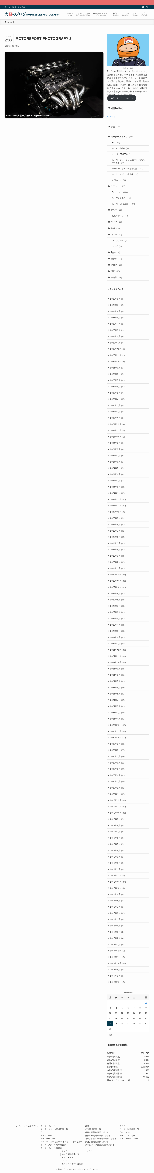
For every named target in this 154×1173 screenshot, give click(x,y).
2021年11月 (118, 656)
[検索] (147, 7)
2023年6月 (117, 536)
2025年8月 (116, 373)
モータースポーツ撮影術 (125, 174)
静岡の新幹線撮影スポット (97, 1132)
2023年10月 (117, 511)
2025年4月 (117, 398)
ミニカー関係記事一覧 (129, 1129)
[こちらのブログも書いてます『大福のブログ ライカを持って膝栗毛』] (77, 2)
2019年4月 (116, 850)
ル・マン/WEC (120, 148)
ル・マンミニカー (121, 197)
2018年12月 (117, 875)
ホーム (18, 1125)
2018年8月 (116, 900)
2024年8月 (116, 449)
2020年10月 (118, 737)
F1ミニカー (120, 192)
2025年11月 (117, 355)
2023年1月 (117, 568)
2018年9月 (116, 894)
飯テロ (116, 258)
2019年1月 (116, 869)
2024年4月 (116, 474)
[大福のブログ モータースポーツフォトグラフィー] (32, 14)
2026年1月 (116, 342)
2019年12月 (118, 800)
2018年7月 (116, 906)
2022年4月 (117, 624)
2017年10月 (118, 963)
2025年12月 (117, 348)
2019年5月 (116, 844)
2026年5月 (116, 317)
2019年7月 (116, 831)
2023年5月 (117, 543)
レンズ (117, 246)
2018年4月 (116, 925)
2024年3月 (116, 480)
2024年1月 (117, 492)
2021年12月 (118, 649)
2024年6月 (116, 461)
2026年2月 (116, 336)
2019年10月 (118, 812)
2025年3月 (116, 405)
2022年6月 (117, 612)
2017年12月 (117, 950)
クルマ (116, 209)
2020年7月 (117, 756)
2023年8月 (117, 524)
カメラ (116, 234)
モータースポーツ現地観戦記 (127, 168)
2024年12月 (117, 424)
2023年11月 (118, 505)
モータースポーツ (122, 136)
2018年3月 (116, 931)
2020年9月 (117, 743)
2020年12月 (118, 724)
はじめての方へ (30, 1125)
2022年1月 (117, 643)
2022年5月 (117, 618)
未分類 (116, 277)
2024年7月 (116, 455)
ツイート (111, 116)
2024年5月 (116, 467)
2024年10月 (117, 436)
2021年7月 (117, 681)
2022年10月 (118, 587)
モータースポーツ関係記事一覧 (54, 1129)
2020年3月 (117, 781)
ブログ (116, 264)
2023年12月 (118, 499)
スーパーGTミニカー (123, 203)
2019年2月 (116, 862)
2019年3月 (116, 856)
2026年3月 (116, 330)
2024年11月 (117, 430)
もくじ (89, 1151)
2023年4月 (117, 549)
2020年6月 (117, 762)
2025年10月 (117, 361)
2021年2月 (117, 712)
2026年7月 (116, 304)
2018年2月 (116, 938)
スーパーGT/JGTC (122, 154)
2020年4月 (117, 775)
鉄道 (115, 228)
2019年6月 (116, 837)
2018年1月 (116, 944)
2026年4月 (116, 323)
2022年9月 (117, 593)
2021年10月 (118, 662)
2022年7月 (117, 605)
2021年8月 (117, 674)
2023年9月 (116, 518)
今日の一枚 (119, 180)
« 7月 (109, 1034)
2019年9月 (116, 818)
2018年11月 (118, 881)
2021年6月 (117, 687)
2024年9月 (116, 442)
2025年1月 (116, 417)
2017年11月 (117, 956)
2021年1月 (117, 718)
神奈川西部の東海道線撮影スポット (101, 1138)
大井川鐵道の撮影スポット (97, 1141)
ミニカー (118, 185)
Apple (115, 252)
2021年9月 (117, 668)
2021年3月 (117, 706)
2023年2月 (117, 562)
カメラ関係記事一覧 (70, 1154)
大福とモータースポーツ (121, 98)
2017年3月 (116, 975)
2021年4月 (117, 699)
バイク (116, 221)
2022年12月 (118, 574)
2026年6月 (116, 311)
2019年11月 (118, 806)
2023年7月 (117, 530)
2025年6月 (117, 386)
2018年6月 (117, 913)
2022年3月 (117, 630)
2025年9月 (116, 367)
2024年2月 (117, 486)
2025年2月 (116, 411)
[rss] (143, 7)
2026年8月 (116, 298)
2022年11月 (118, 580)
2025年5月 (116, 392)
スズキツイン (120, 215)
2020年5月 (117, 768)
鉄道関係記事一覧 (93, 1129)
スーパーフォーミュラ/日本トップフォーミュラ (129, 161)
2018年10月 (117, 888)
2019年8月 (116, 825)
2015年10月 (117, 981)
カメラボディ (120, 240)
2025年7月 (117, 380)
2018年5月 (116, 919)
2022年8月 (117, 599)
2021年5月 (117, 693)
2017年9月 (116, 969)
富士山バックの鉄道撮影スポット (100, 1144)
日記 (115, 270)
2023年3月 (117, 555)
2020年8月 (117, 749)
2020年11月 (118, 731)
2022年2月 (117, 637)
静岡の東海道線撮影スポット (98, 1135)
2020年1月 (117, 793)
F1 (116, 142)
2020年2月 (117, 787)
